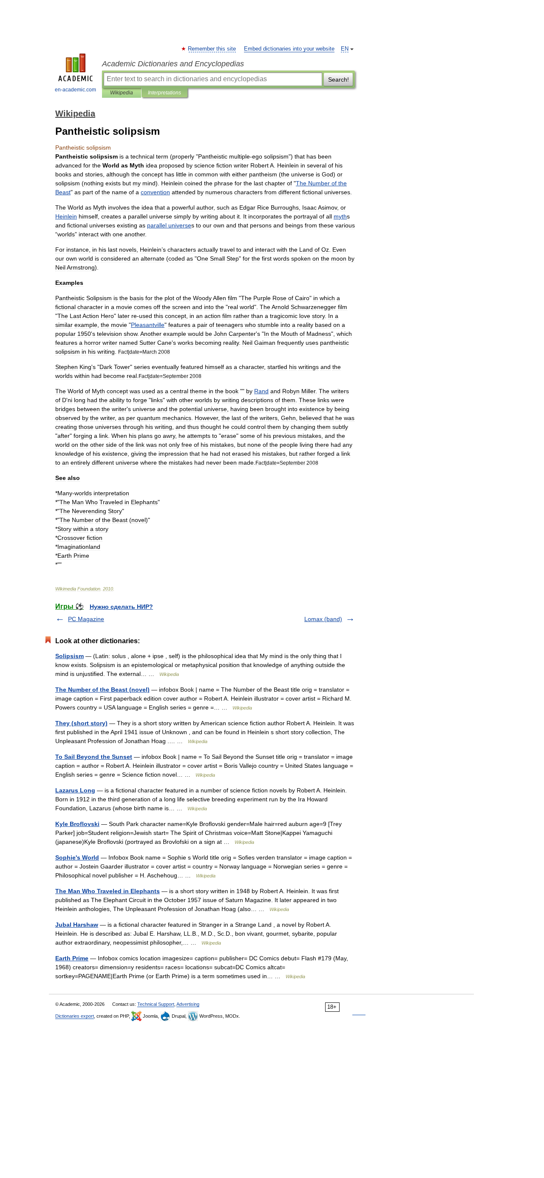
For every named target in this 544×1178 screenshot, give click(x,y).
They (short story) (81, 723)
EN (344, 49)
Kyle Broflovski (77, 823)
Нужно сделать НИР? (121, 606)
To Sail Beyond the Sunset (93, 756)
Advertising (187, 1004)
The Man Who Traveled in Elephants (107, 891)
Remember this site (212, 49)
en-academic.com (75, 90)
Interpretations (164, 93)
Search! (338, 79)
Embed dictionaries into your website (289, 49)
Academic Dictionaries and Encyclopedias (173, 64)
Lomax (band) (323, 619)
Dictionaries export (74, 1016)
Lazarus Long (75, 790)
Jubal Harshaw (76, 924)
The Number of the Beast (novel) (102, 689)
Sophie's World (77, 857)
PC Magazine (86, 619)
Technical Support (155, 1004)
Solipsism (69, 656)
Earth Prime (71, 958)
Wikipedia (121, 93)
